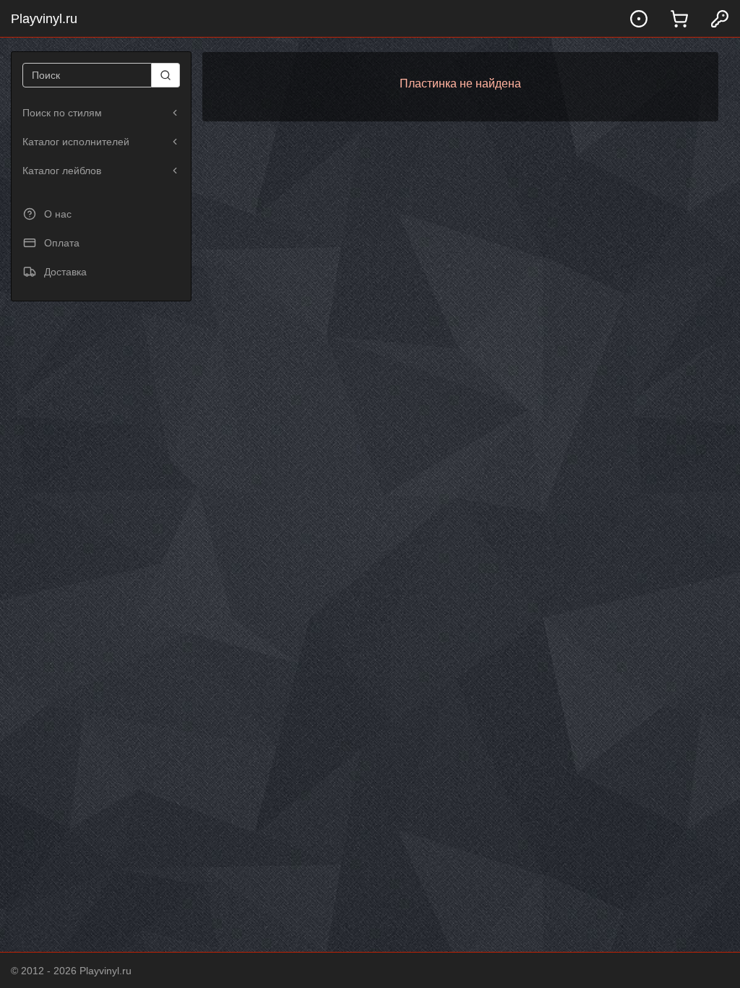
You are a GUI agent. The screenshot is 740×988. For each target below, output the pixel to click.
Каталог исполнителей (75, 141)
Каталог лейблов (61, 170)
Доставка (65, 272)
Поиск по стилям (62, 113)
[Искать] (166, 75)
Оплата (61, 243)
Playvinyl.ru (44, 19)
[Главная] (639, 18)
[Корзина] (679, 18)
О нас (58, 214)
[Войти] (720, 18)
